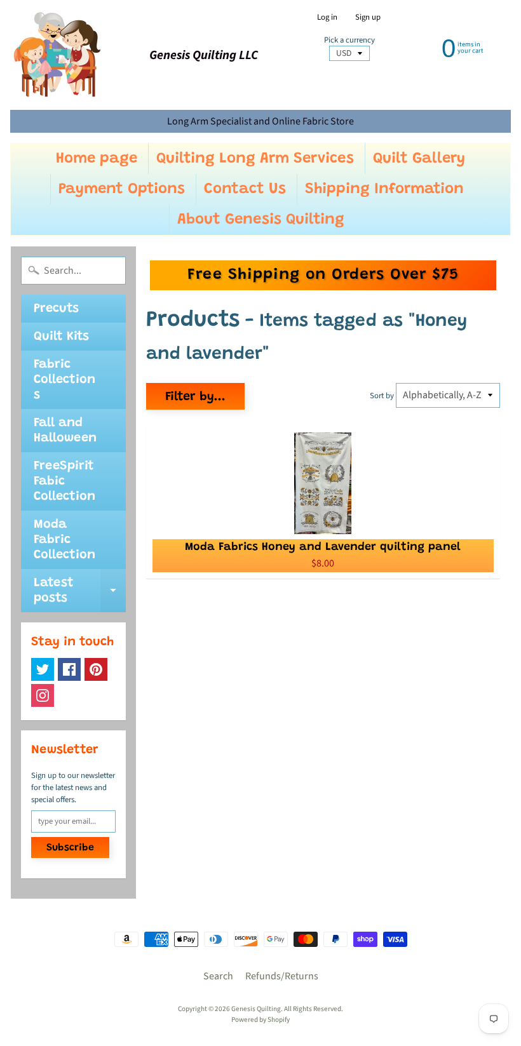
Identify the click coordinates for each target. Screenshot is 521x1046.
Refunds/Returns (281, 976)
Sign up (368, 17)
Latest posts (80, 591)
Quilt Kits (61, 336)
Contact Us (245, 189)
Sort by (382, 395)
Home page (96, 158)
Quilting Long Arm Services (255, 158)
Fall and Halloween (65, 431)
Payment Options (121, 189)
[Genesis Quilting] (57, 55)
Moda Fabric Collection (64, 539)
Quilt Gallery (419, 158)
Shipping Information (384, 189)
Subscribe (70, 848)
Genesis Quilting (256, 1009)
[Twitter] (42, 669)
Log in (327, 17)
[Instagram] (42, 695)
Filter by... (195, 397)
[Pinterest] (96, 669)
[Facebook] (69, 669)
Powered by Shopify (260, 1019)
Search (218, 976)
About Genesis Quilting (260, 219)
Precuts (56, 308)
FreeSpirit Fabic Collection (64, 481)
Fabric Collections (64, 379)
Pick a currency (349, 40)
